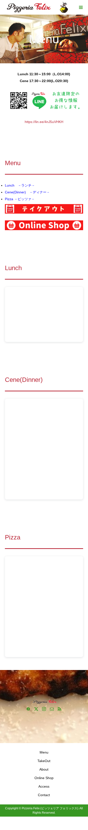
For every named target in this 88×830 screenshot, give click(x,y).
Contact (44, 795)
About (43, 769)
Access (43, 786)
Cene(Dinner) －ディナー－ (27, 192)
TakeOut (43, 761)
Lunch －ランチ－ (20, 185)
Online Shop (44, 778)
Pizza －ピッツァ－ (20, 199)
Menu (44, 752)
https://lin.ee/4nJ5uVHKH (44, 122)
